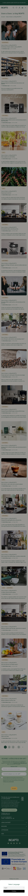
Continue (14, 891)
